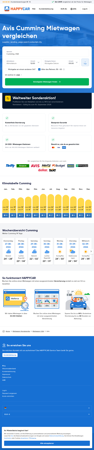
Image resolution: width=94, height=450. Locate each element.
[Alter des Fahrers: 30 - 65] (39, 69)
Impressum (6, 374)
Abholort (9, 52)
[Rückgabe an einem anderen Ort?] (6, 69)
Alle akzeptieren (47, 443)
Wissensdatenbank (9, 369)
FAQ (33, 9)
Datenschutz (6, 377)
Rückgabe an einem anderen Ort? (21, 69)
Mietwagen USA (38, 331)
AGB (3, 380)
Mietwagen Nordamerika (21, 331)
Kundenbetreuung (46, 9)
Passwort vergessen (9, 393)
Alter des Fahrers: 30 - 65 (51, 69)
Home (8, 331)
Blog (4, 366)
